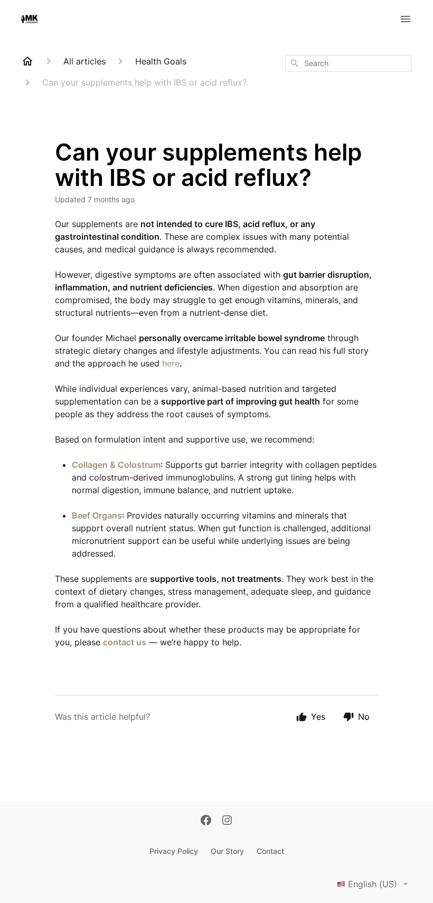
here (171, 363)
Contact (270, 850)
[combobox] (348, 63)
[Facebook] (206, 821)
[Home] (27, 61)
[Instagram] (227, 821)
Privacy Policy (173, 850)
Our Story (227, 850)
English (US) (372, 884)
